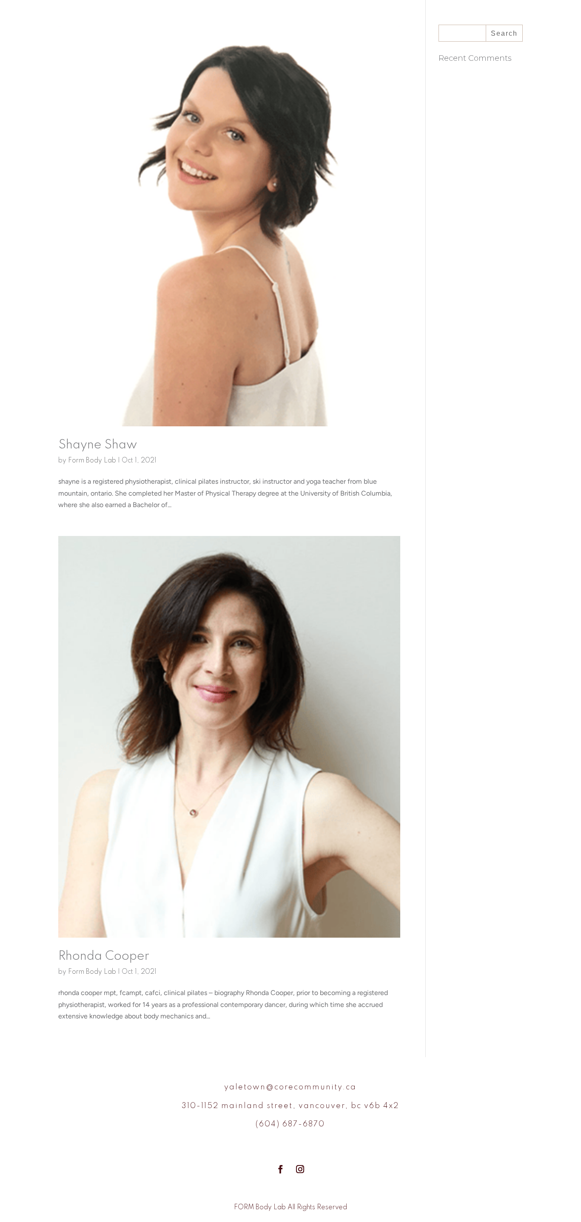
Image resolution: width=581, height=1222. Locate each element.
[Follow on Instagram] (300, 1169)
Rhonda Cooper (103, 956)
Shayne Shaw (97, 445)
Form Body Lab (92, 460)
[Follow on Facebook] (281, 1169)
